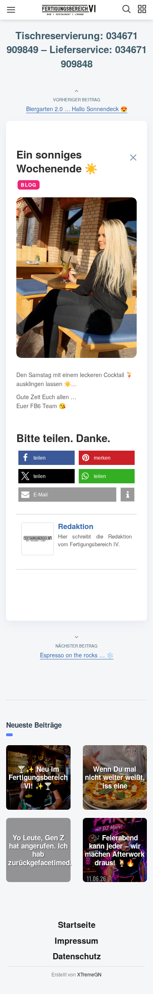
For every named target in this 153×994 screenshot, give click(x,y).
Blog (28, 184)
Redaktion (75, 526)
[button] (46, 458)
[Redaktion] (37, 540)
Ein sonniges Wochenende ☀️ (57, 161)
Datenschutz (77, 956)
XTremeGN (89, 974)
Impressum (76, 940)
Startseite (76, 924)
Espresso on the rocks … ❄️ (76, 655)
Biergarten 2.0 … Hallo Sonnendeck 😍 (76, 109)
